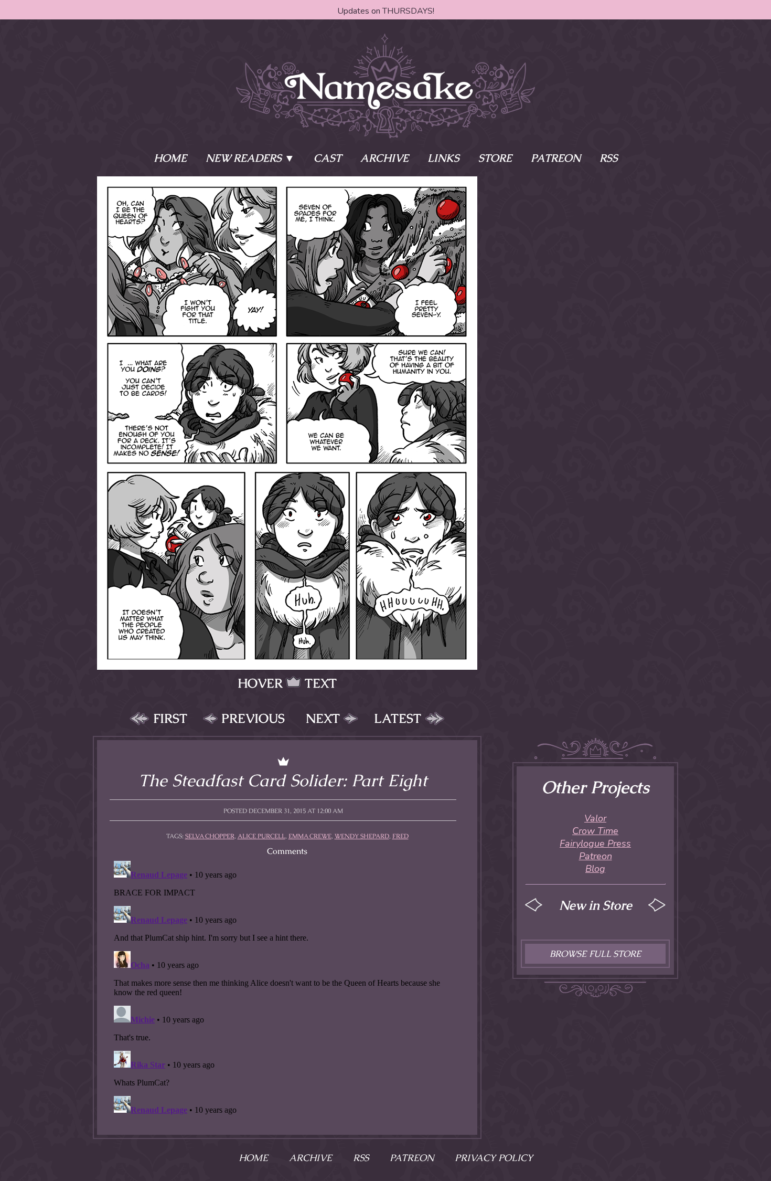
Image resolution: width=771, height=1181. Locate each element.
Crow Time (595, 831)
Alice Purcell (261, 836)
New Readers (244, 158)
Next (323, 718)
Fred (400, 836)
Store (495, 158)
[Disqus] (287, 988)
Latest (397, 718)
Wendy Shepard (362, 836)
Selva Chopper (209, 836)
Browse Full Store (595, 953)
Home (170, 158)
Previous (253, 718)
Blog (595, 868)
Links (443, 158)
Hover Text (287, 683)
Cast (327, 158)
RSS (608, 158)
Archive (384, 158)
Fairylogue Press (595, 843)
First (170, 718)
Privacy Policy (494, 1158)
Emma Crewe (309, 836)
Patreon (556, 158)
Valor (595, 818)
